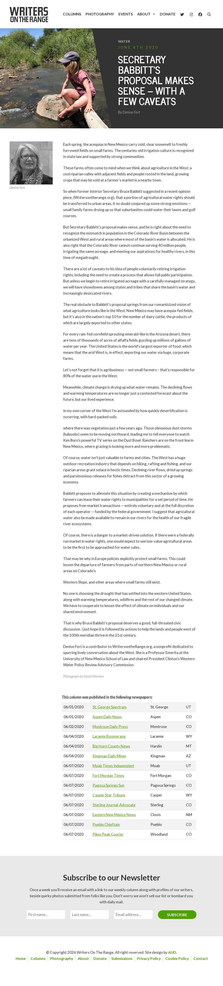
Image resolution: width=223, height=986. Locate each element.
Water (124, 41)
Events (125, 14)
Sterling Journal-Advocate (114, 805)
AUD (172, 952)
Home (21, 958)
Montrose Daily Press (110, 726)
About (143, 14)
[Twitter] (182, 14)
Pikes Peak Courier (108, 834)
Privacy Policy (149, 958)
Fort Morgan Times (108, 775)
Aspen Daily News (107, 716)
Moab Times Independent (113, 765)
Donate (168, 14)
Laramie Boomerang (109, 736)
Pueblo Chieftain (106, 824)
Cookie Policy (177, 958)
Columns (72, 14)
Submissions (121, 958)
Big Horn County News (111, 746)
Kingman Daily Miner (109, 756)
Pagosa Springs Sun (108, 785)
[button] (209, 14)
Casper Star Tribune (109, 795)
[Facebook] (200, 14)
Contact (200, 958)
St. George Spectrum (110, 707)
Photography (100, 14)
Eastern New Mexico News (114, 814)
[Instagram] (191, 14)
